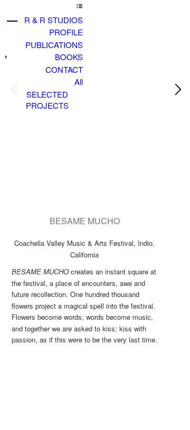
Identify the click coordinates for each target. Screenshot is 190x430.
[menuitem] (47, 20)
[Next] (177, 90)
